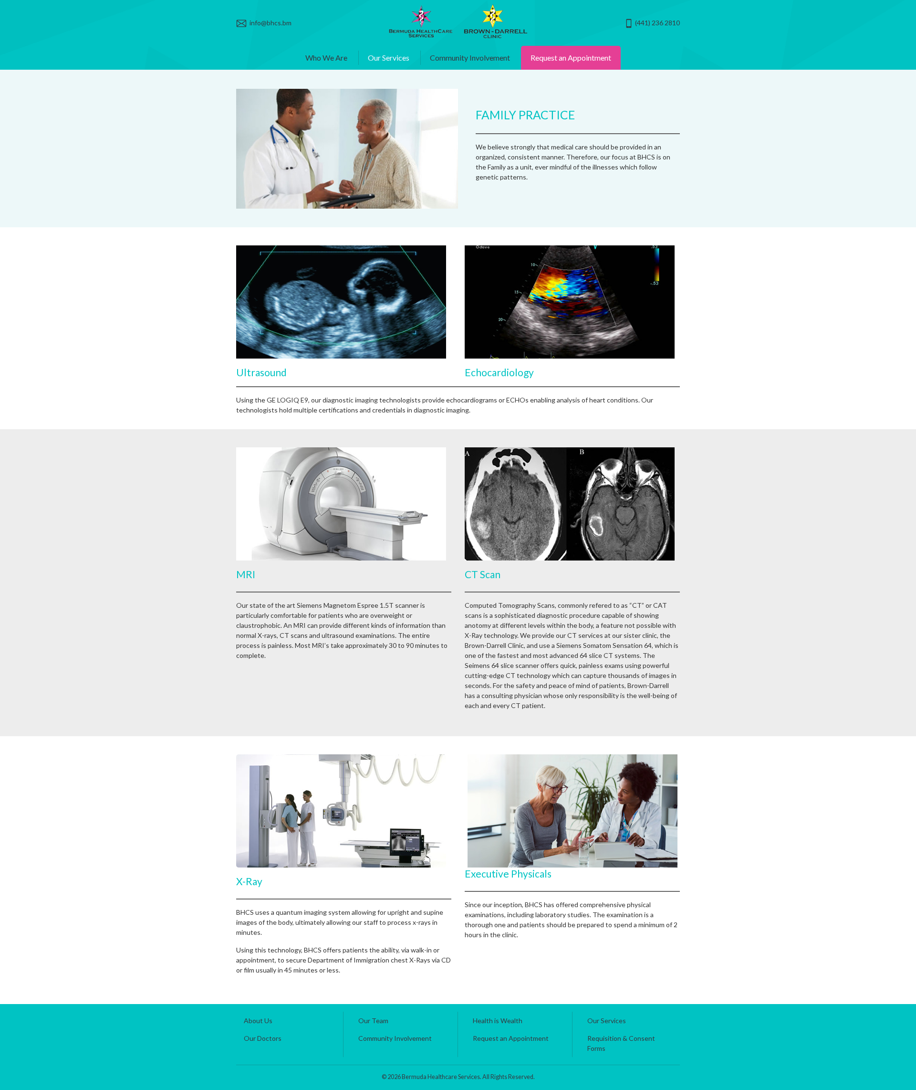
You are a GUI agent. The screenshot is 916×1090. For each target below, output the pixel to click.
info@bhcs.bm (269, 23)
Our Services (388, 57)
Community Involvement (470, 57)
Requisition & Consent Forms (621, 1043)
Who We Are (326, 57)
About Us (258, 1020)
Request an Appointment (571, 57)
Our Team (373, 1020)
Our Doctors (262, 1038)
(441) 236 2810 (657, 23)
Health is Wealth (497, 1020)
